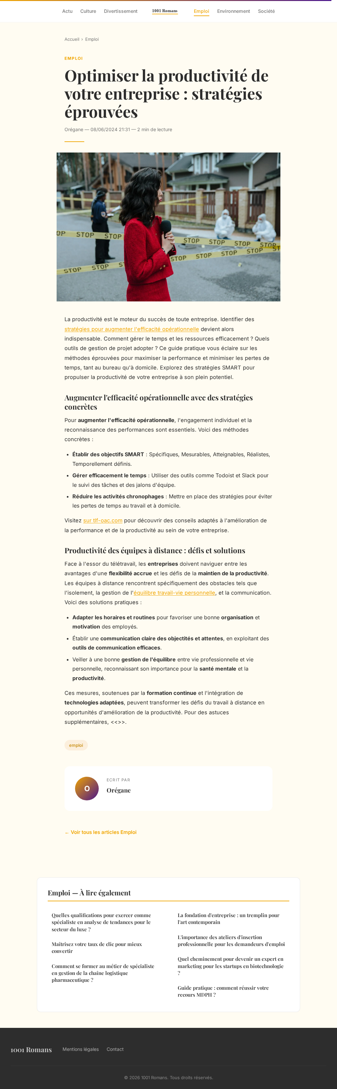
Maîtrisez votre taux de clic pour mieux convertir (97, 947)
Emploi (201, 11)
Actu (67, 11)
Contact (115, 1049)
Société (266, 11)
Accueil (72, 39)
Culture (88, 11)
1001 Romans (31, 1049)
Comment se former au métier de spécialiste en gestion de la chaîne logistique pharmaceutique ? (103, 973)
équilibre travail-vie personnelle (174, 592)
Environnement (233, 11)
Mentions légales (81, 1049)
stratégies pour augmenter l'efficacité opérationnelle (132, 329)
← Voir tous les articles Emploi (101, 832)
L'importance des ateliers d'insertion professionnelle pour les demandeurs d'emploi (231, 940)
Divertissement (121, 11)
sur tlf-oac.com (102, 520)
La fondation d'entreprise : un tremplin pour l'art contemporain (228, 918)
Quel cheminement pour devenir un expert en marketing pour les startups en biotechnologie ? (231, 966)
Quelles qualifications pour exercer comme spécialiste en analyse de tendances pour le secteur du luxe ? (101, 922)
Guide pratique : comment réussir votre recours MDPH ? (223, 991)
